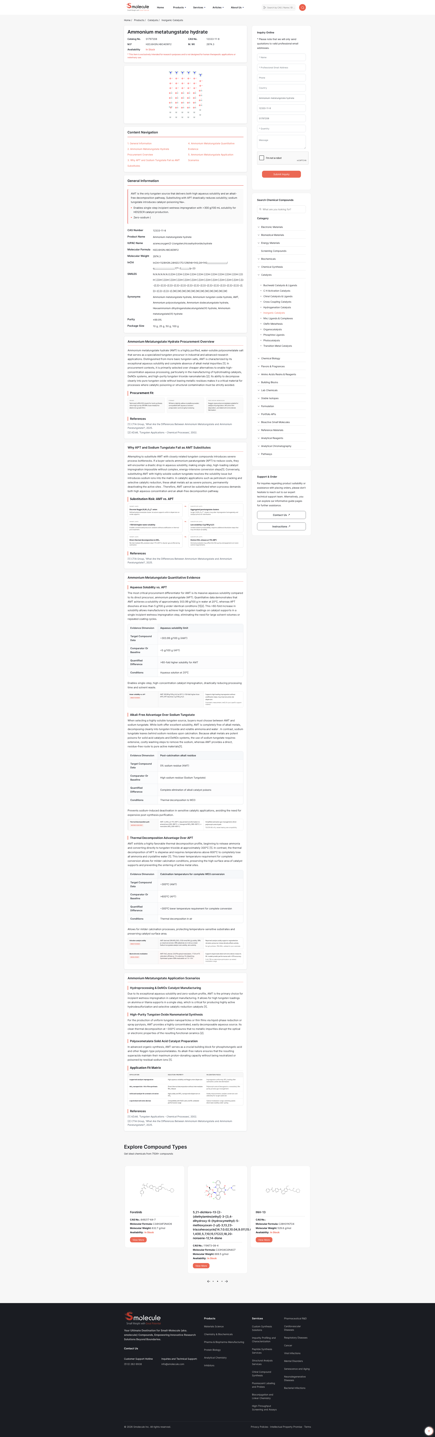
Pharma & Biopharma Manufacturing (224, 1320)
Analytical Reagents (272, 438)
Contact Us (131, 1326)
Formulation (267, 406)
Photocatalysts (271, 340)
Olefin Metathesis (273, 323)
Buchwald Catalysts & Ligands (280, 285)
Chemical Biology (270, 358)
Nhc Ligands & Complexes (278, 318)
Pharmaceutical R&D (295, 1296)
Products (178, 7)
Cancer (288, 1323)
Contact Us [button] (280, 515)
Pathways (266, 453)
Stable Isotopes (270, 398)
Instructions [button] (280, 526)
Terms (307, 1405)
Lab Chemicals (269, 390)
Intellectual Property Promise (286, 1405)
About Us (236, 7)
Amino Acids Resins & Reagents (278, 374)
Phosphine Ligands (273, 334)
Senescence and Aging (297, 1347)
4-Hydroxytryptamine (271, 1212)
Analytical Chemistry (215, 1335)
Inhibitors (209, 1343)
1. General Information (139, 143)
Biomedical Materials (272, 234)
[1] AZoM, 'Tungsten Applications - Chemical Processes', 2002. (162, 1116)
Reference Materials (272, 430)
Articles (217, 7)
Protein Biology (212, 1328)
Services (198, 7)
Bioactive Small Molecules (275, 422)
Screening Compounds (273, 250)
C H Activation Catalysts (276, 290)
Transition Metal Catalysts (277, 345)
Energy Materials (270, 242)
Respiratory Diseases (295, 1315)
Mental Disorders (293, 1339)
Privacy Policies (259, 1405)
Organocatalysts (272, 329)
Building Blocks (269, 382)
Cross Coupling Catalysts (277, 301)
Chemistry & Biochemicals (218, 1312)
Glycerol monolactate (144, 1212)
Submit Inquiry (281, 174)
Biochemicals (268, 258)
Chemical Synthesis (272, 266)
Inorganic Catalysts (172, 20)
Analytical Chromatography (276, 446)
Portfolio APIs (268, 414)
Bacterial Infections (294, 1366)
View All (137, 1239)
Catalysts (153, 20)
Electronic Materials (272, 226)
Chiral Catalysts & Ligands (277, 296)
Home (162, 7)
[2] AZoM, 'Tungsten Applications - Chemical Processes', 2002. (162, 432)
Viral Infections (292, 1331)
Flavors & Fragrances (273, 366)
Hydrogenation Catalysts (277, 307)
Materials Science (214, 1304)
